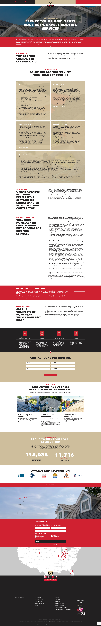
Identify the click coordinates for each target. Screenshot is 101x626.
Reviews (57, 595)
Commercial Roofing (40, 536)
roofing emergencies (48, 160)
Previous (17, 513)
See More (37, 605)
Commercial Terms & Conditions (63, 609)
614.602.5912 (79, 602)
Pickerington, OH (39, 601)
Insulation (54, 535)
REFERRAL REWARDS (60, 1)
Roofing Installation (58, 106)
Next (22, 513)
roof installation (69, 86)
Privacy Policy (63, 544)
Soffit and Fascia (55, 536)
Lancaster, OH (38, 595)
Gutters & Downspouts (20, 590)
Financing (57, 601)
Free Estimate (78, 292)
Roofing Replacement (23, 147)
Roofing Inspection (23, 116)
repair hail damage (44, 166)
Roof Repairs (21, 179)
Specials (57, 597)
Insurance (67, 1)
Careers (72, 1)
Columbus (18, 44)
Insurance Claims (59, 603)
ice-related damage (62, 167)
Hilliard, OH (38, 593)
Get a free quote (80, 1)
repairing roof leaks (25, 170)
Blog (56, 588)
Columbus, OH (38, 588)
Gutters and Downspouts (41, 537)
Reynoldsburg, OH (39, 603)
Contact (57, 599)
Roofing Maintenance (58, 146)
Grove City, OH (38, 590)
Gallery (57, 590)
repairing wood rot (39, 173)
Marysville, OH (38, 597)
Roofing (37, 535)
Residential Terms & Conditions (63, 611)
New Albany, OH (39, 599)
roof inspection (39, 91)
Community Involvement (61, 607)
